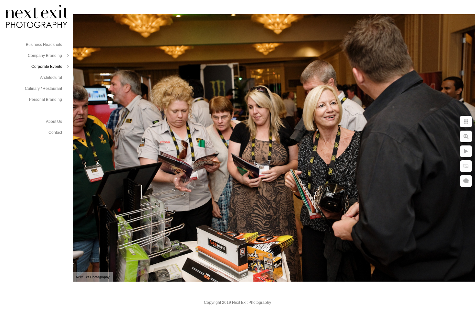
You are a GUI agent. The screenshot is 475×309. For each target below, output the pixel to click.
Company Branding (45, 55)
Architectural (51, 77)
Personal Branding (45, 99)
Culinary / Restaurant (43, 88)
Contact (55, 132)
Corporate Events (46, 66)
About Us (54, 121)
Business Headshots (44, 44)
